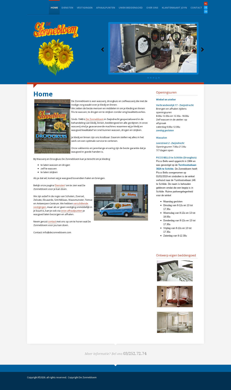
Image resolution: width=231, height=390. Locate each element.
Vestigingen (85, 7)
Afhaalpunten (105, 7)
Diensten (67, 7)
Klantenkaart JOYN (174, 7)
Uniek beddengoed (131, 7)
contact (52, 221)
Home (54, 7)
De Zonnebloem (95, 119)
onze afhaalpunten (71, 210)
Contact (196, 7)
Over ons (152, 7)
